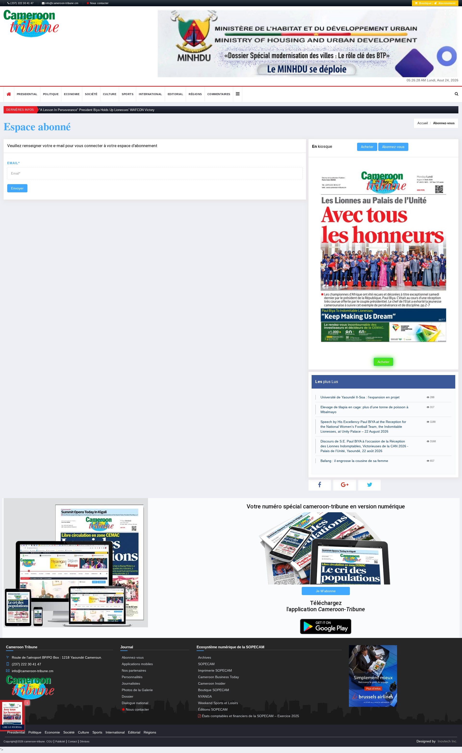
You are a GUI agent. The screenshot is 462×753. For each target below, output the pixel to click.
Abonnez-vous (444, 123)
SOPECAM (206, 664)
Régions (195, 94)
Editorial (175, 94)
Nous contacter (99, 3)
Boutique (424, 3)
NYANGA (205, 696)
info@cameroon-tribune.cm (61, 3)
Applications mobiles (137, 664)
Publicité (60, 741)
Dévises (85, 741)
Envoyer (17, 188)
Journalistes (131, 683)
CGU (49, 741)
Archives (204, 657)
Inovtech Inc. (447, 741)
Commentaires (218, 94)
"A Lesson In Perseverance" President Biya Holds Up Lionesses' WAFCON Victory (96, 110)
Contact (72, 741)
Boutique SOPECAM (213, 690)
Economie (71, 94)
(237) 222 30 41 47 (21, 3)
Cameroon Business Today (218, 677)
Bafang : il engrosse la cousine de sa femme (354, 461)
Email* (13, 163)
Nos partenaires (134, 670)
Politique (51, 94)
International (150, 94)
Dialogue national (135, 703)
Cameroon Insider (211, 683)
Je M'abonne (326, 591)
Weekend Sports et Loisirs (218, 703)
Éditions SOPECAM (213, 709)
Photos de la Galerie (137, 690)
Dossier (127, 696)
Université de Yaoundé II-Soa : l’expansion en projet (360, 397)
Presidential (27, 94)
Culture (109, 94)
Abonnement (447, 3)
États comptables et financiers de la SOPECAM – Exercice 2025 (250, 716)
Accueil (422, 123)
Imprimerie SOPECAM (215, 670)
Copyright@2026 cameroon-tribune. (24, 741)
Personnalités (132, 677)
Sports (127, 94)
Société (91, 94)
